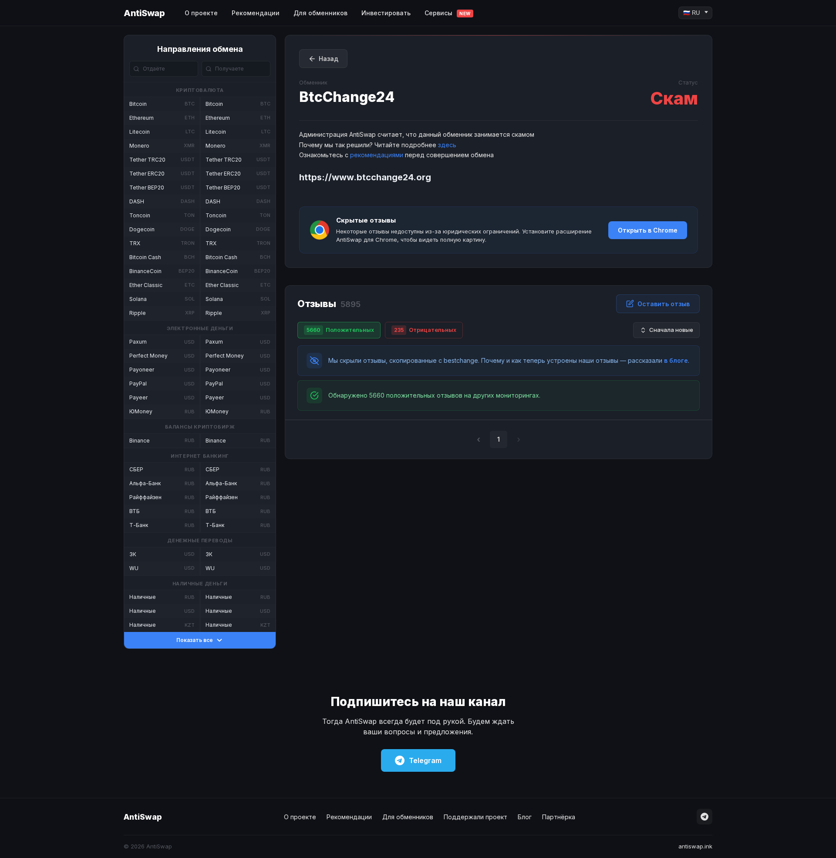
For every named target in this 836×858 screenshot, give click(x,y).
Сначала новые (671, 329)
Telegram (425, 760)
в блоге (676, 360)
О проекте (201, 13)
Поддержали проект (475, 817)
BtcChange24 (346, 96)
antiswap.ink (695, 846)
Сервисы (448, 13)
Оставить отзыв (663, 303)
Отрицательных (425, 329)
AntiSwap (144, 13)
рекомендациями (376, 155)
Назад (328, 58)
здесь (447, 145)
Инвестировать (386, 13)
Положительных (340, 329)
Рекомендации (256, 13)
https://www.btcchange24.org (365, 177)
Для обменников (320, 13)
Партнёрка (558, 817)
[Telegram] (704, 816)
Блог (525, 817)
